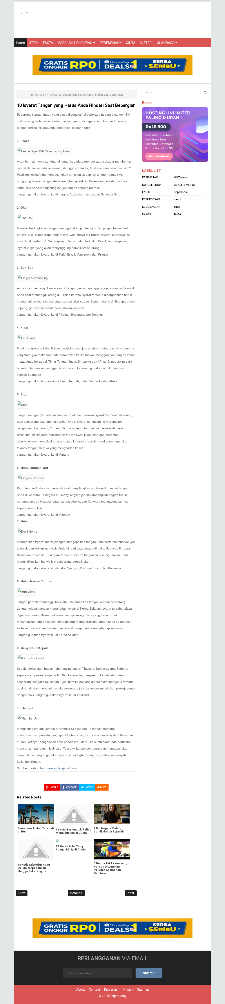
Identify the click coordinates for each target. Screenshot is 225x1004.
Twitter (88, 787)
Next (131, 893)
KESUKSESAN (151, 199)
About (80, 989)
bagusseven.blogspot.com (58, 768)
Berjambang (118, 996)
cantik (178, 199)
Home (20, 43)
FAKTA (48, 43)
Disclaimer (111, 989)
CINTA (130, 43)
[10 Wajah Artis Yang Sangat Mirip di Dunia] (74, 840)
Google (53, 787)
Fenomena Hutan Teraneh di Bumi (36, 830)
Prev (21, 893)
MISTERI (146, 43)
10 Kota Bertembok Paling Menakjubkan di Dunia (73, 831)
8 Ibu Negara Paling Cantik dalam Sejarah (109, 830)
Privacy (128, 989)
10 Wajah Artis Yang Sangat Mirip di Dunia (71, 848)
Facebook (70, 787)
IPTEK (33, 43)
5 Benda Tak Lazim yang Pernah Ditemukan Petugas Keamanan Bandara (110, 868)
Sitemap (143, 989)
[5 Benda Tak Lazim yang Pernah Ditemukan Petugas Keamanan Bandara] (112, 849)
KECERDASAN (151, 206)
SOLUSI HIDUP (151, 184)
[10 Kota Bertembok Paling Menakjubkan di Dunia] (74, 815)
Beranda (76, 893)
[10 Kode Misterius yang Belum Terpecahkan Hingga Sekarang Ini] (36, 850)
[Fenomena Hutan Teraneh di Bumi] (36, 814)
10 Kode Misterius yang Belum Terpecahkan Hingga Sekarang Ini (34, 868)
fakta (177, 214)
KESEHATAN (150, 177)
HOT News (181, 177)
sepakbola (181, 192)
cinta (177, 206)
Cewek (146, 214)
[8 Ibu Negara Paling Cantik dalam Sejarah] (112, 814)
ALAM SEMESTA (184, 184)
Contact (94, 989)
